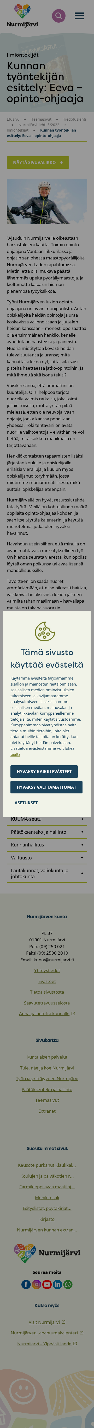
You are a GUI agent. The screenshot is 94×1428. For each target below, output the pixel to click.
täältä (15, 754)
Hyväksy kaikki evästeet (44, 771)
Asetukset (26, 803)
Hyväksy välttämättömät (46, 787)
